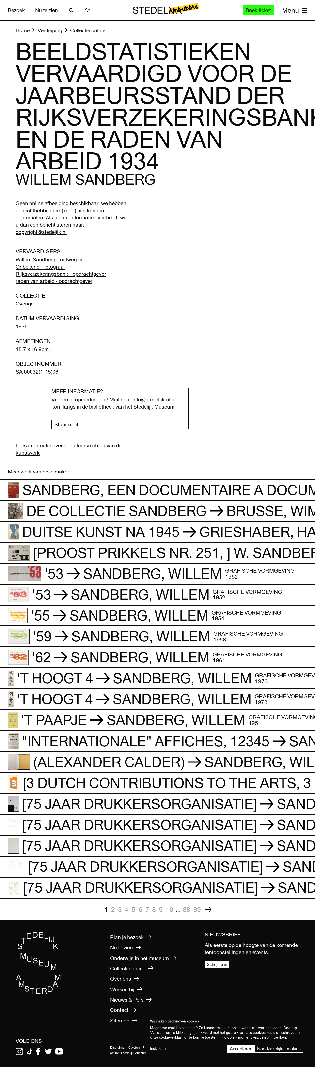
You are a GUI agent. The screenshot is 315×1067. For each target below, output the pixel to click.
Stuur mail (66, 424)
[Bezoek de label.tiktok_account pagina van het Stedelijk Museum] (29, 1051)
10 (169, 909)
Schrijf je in (217, 964)
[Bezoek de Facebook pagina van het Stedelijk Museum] (38, 1051)
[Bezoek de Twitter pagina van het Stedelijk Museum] (48, 1051)
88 (186, 909)
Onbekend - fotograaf (40, 267)
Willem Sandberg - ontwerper (49, 260)
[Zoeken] (71, 10)
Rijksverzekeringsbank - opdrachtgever (61, 274)
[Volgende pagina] (208, 909)
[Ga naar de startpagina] (38, 993)
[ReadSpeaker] (87, 10)
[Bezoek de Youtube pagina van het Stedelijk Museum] (59, 1051)
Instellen (156, 1049)
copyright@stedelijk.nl (41, 232)
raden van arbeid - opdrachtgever (54, 281)
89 (197, 909)
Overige (25, 304)
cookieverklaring (173, 1037)
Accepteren (241, 1048)
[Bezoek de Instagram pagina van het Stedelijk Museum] (19, 1051)
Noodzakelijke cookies (279, 1048)
